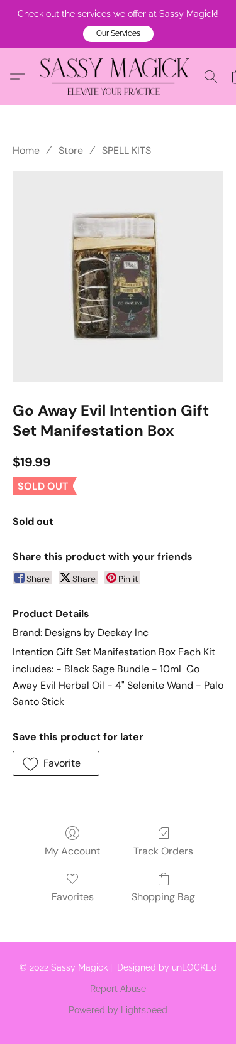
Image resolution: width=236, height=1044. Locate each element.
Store (71, 150)
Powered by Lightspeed (118, 1010)
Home (26, 150)
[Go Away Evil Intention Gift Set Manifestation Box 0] (118, 276)
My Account (72, 851)
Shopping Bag (163, 896)
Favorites (73, 896)
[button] (118, 34)
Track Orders (163, 851)
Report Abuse (118, 989)
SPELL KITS (126, 150)
